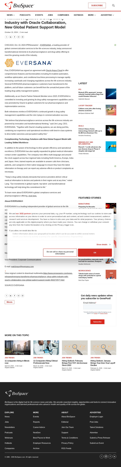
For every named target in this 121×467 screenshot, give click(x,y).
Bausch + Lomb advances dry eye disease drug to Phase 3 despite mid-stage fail (89, 149)
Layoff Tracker (85, 106)
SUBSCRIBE (97, 5)
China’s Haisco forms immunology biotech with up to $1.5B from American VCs (90, 131)
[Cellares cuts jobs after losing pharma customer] (111, 110)
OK (95, 253)
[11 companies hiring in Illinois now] (17, 347)
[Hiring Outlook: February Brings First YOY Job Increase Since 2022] (75, 347)
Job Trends (10, 358)
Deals (81, 126)
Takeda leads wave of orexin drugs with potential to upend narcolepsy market (89, 276)
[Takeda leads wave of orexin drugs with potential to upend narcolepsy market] (111, 275)
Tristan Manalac (83, 153)
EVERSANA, (45, 45)
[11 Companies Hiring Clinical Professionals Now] (46, 347)
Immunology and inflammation (85, 143)
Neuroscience (84, 271)
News (10, 15)
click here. (32, 196)
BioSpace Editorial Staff (86, 113)
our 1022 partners (24, 213)
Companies (63, 15)
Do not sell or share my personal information (60, 253)
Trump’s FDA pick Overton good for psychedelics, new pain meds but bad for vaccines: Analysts (90, 259)
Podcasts (25, 15)
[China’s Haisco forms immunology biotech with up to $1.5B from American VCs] (111, 130)
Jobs (50, 15)
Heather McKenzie (84, 264)
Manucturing (84, 204)
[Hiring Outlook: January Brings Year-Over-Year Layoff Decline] (103, 347)
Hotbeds (78, 15)
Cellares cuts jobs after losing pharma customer (89, 109)
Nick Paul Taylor (83, 280)
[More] (14, 15)
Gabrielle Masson (84, 99)
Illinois (9, 302)
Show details (102, 244)
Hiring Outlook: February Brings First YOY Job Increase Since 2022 (74, 363)
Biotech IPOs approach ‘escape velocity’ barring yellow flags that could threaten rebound (90, 94)
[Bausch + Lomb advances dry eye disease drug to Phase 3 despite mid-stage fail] (111, 146)
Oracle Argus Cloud (54, 70)
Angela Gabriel (9, 367)
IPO (79, 89)
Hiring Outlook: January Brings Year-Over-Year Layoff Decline (103, 363)
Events (39, 15)
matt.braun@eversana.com (22, 267)
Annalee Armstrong (84, 135)
